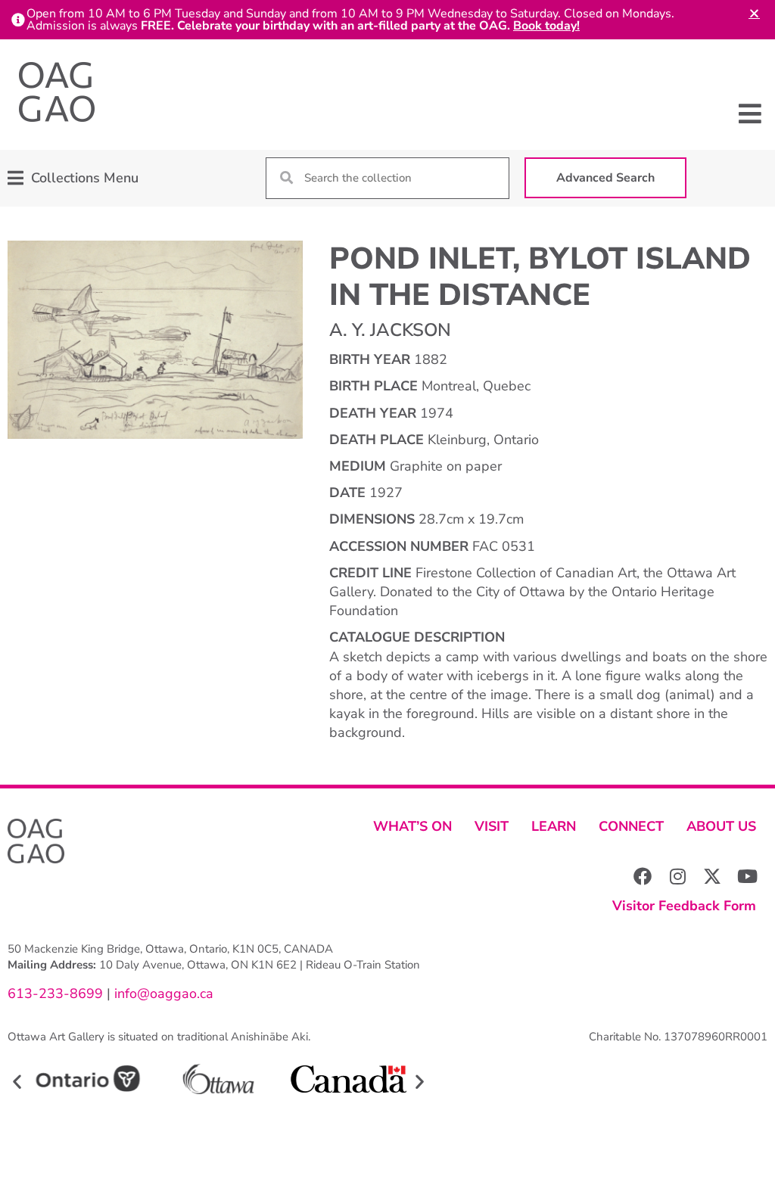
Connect (631, 826)
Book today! (546, 25)
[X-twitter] (712, 876)
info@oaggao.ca (161, 993)
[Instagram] (677, 876)
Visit (492, 826)
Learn (553, 826)
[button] (750, 113)
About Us (721, 826)
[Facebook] (642, 876)
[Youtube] (747, 876)
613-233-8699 (55, 993)
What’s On (412, 826)
